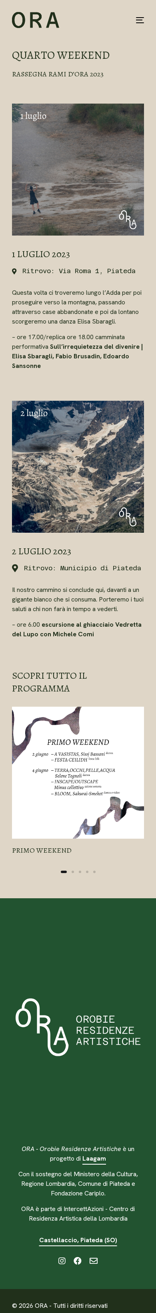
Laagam (94, 1158)
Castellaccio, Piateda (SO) (78, 1240)
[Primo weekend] (78, 781)
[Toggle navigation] (122, 20)
